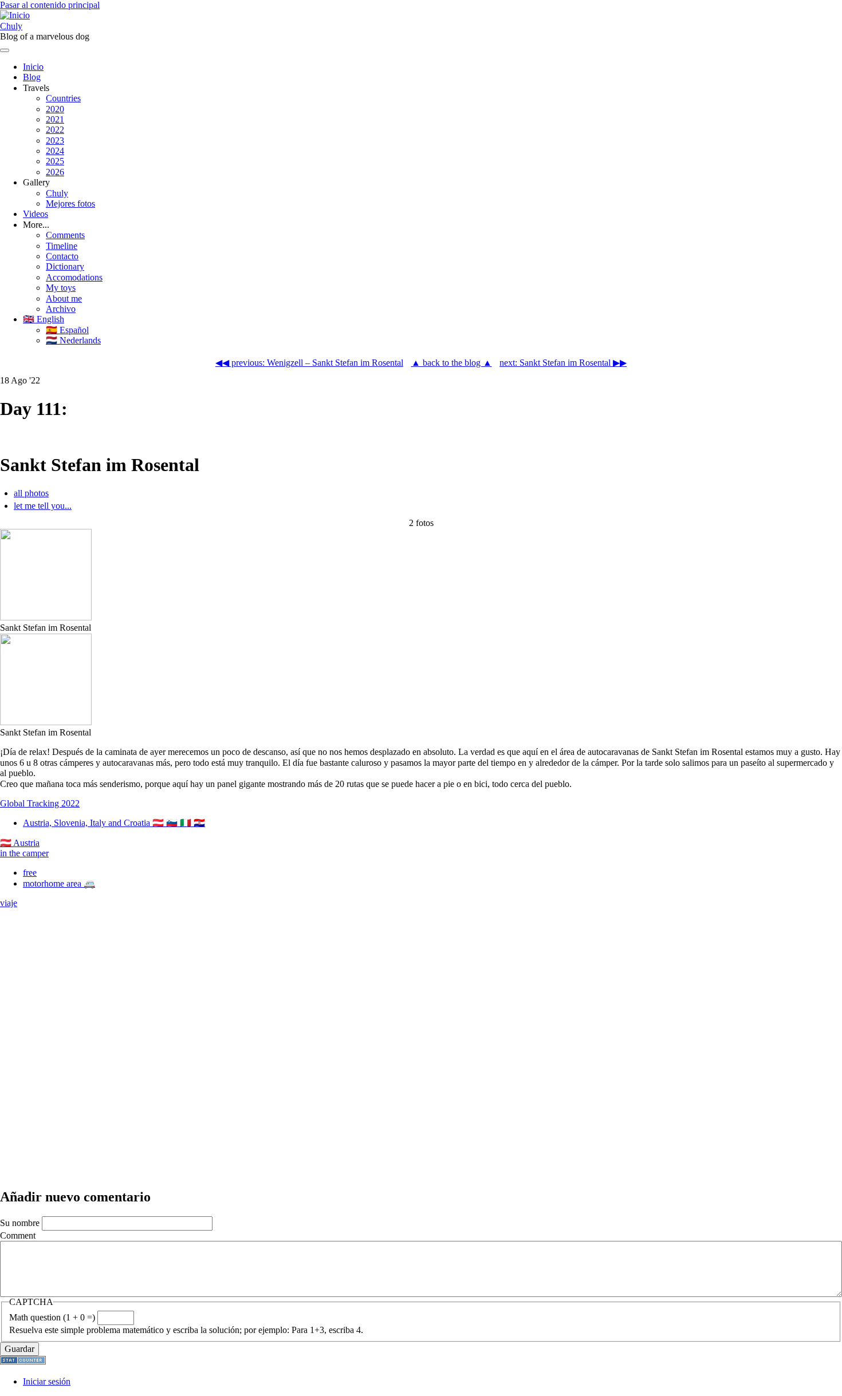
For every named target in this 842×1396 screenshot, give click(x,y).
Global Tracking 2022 (40, 803)
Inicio (33, 67)
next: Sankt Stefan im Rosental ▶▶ (563, 362)
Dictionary (65, 266)
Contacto (62, 256)
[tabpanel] (421, 628)
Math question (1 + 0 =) (52, 1317)
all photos (31, 493)
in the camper (24, 853)
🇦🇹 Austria (20, 843)
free (30, 872)
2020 (55, 109)
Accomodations (74, 277)
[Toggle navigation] (4, 50)
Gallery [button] (36, 182)
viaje (8, 903)
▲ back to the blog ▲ (451, 362)
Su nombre (20, 1223)
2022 (55, 130)
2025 (55, 161)
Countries (63, 98)
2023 (55, 140)
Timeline (61, 246)
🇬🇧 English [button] (43, 319)
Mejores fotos (70, 203)
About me (64, 298)
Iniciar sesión (46, 1381)
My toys (61, 287)
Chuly (11, 26)
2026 (55, 172)
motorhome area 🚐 (59, 883)
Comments (65, 235)
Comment (18, 1235)
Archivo (61, 309)
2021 (55, 119)
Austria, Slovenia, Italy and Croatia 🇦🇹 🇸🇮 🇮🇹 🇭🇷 (114, 823)
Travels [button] (36, 88)
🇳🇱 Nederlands (73, 340)
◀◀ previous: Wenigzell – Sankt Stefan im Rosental (309, 362)
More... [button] (36, 225)
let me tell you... (43, 506)
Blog (32, 77)
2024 (55, 151)
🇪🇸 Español (67, 330)
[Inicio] (15, 15)
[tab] (428, 493)
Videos (35, 214)
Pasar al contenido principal (50, 5)
